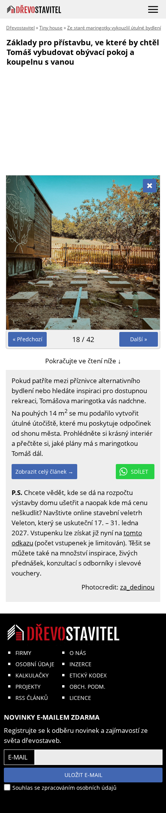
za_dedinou (137, 587)
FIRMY (23, 653)
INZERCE (80, 664)
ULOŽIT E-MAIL (83, 775)
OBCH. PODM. (87, 686)
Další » (138, 339)
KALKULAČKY (32, 675)
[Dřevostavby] (34, 9)
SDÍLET (139, 471)
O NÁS (77, 653)
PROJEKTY (28, 686)
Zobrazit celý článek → (44, 471)
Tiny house (51, 27)
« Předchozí (27, 339)
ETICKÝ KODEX (88, 675)
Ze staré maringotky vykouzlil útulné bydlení (114, 27)
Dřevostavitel (20, 27)
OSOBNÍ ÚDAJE (34, 664)
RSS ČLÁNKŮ (31, 697)
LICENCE (80, 697)
